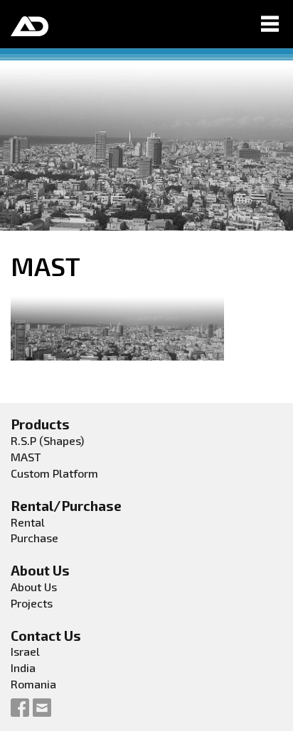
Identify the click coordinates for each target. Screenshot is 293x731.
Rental (28, 522)
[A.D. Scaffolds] (29, 24)
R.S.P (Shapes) (47, 440)
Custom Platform (54, 473)
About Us (34, 586)
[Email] (42, 707)
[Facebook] (20, 707)
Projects (32, 603)
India (23, 667)
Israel (25, 651)
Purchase (34, 537)
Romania (33, 684)
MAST (26, 456)
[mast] (117, 326)
